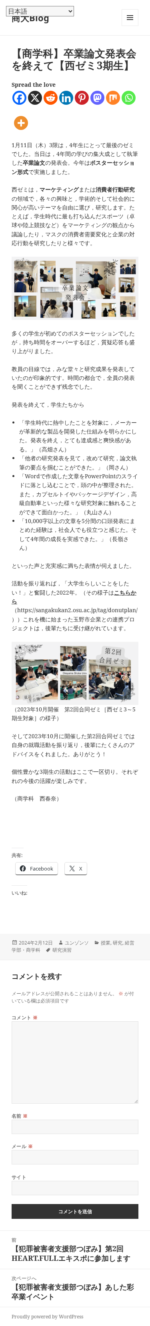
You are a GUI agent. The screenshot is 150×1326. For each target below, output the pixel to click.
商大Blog (30, 18)
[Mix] (113, 98)
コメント (25, 1017)
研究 (117, 942)
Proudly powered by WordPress (47, 1316)
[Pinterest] (82, 98)
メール (22, 1146)
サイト (19, 1177)
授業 (105, 942)
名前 (20, 1115)
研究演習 (62, 950)
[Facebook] (19, 98)
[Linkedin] (66, 98)
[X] (35, 98)
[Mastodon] (97, 98)
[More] (21, 123)
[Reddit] (51, 98)
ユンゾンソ (77, 942)
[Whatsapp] (129, 98)
